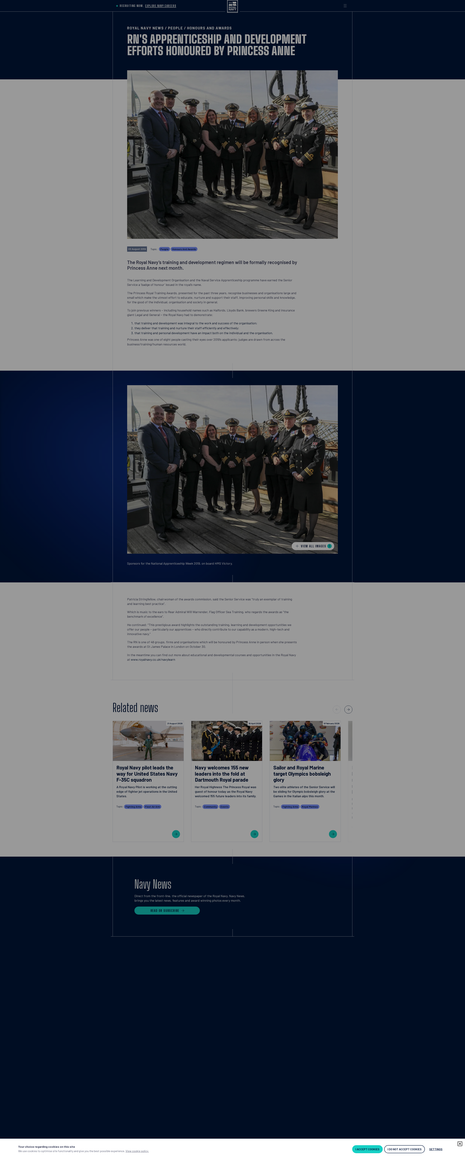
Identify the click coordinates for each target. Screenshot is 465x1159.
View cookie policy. (137, 1151)
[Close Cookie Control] (460, 1144)
